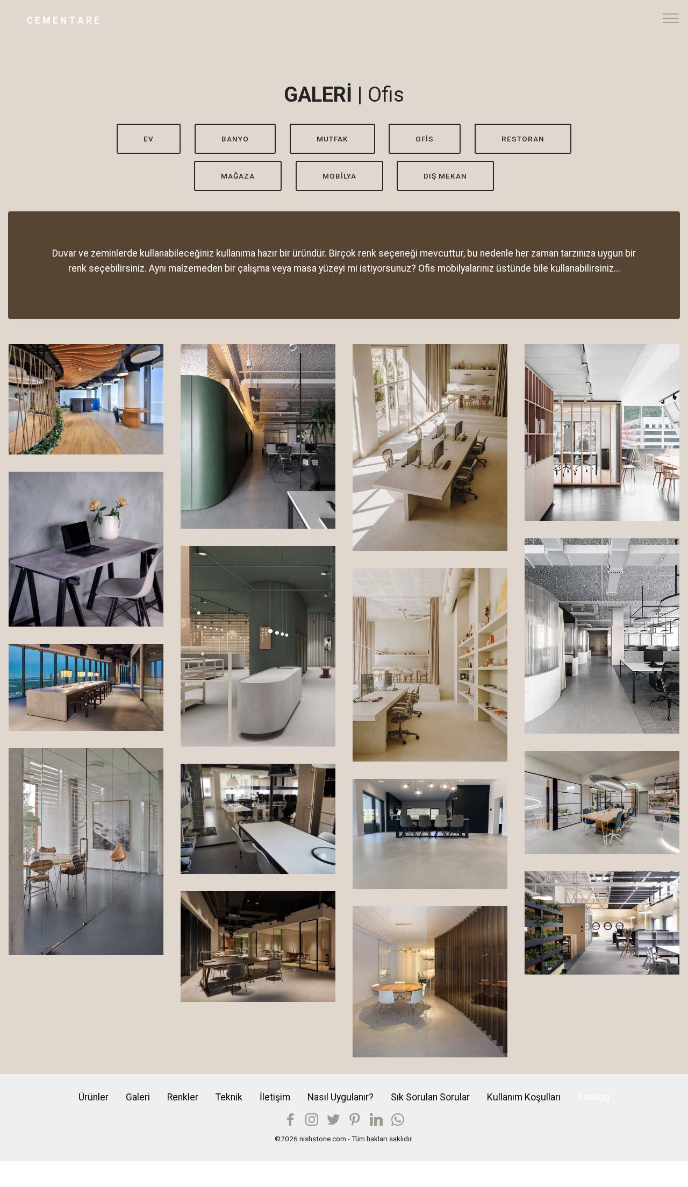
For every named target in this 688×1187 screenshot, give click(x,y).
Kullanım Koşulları (524, 1097)
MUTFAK (332, 138)
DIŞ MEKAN (445, 176)
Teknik (229, 1097)
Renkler (182, 1097)
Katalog (594, 1097)
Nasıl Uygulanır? (340, 1097)
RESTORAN (522, 138)
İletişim (275, 1097)
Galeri (138, 1097)
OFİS (424, 138)
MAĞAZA (238, 176)
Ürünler (93, 1097)
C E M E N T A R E (62, 21)
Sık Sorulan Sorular (430, 1097)
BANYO (235, 138)
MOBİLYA (339, 176)
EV (149, 138)
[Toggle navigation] (671, 18)
